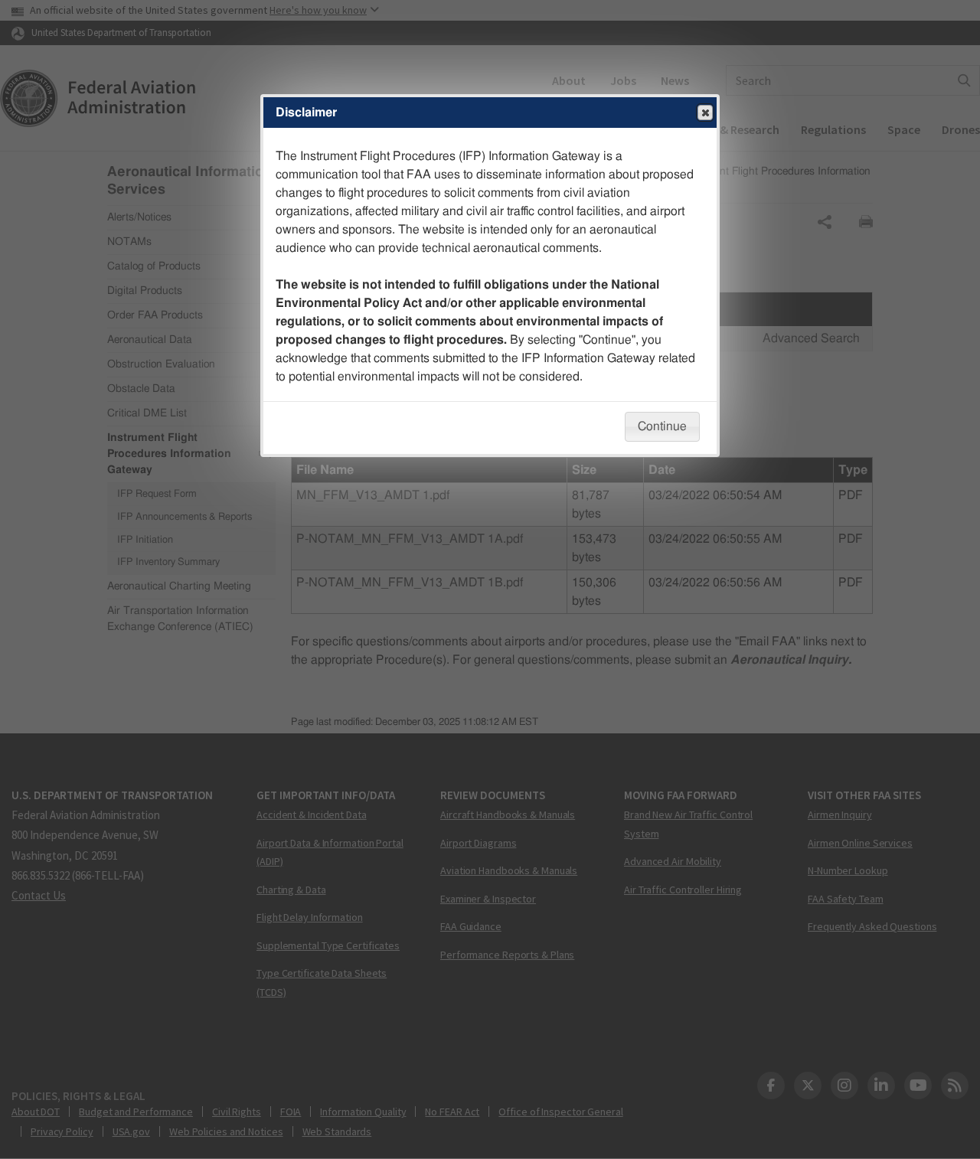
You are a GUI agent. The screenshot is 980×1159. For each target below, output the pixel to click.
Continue (662, 426)
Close (705, 112)
